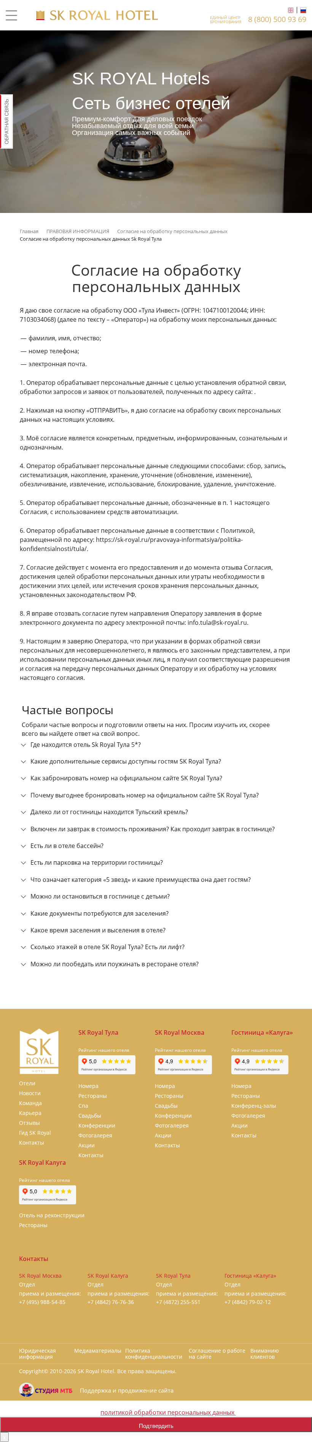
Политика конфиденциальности (153, 1353)
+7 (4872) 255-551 (178, 1301)
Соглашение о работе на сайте (217, 1353)
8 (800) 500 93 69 (277, 19)
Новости (30, 1093)
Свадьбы (89, 1115)
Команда (30, 1103)
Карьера (30, 1112)
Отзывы (29, 1122)
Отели (27, 1083)
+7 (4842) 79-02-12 (247, 1301)
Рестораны (92, 1095)
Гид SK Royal (35, 1132)
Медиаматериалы (97, 1350)
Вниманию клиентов (264, 1353)
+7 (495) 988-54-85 (42, 1301)
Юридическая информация (37, 1353)
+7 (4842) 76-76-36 (111, 1301)
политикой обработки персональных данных (168, 1412)
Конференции (96, 1125)
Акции (86, 1145)
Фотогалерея (95, 1135)
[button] (156, 746)
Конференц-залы (253, 1105)
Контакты (31, 1142)
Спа (83, 1105)
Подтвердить (156, 1425)
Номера (88, 1085)
